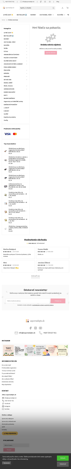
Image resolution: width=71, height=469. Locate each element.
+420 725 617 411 (9, 2)
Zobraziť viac (35, 276)
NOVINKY (6, 39)
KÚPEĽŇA (6, 73)
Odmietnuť (63, 464)
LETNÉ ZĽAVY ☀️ (8, 33)
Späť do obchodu (51, 53)
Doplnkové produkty (10, 117)
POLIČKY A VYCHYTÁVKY (10, 58)
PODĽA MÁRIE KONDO (10, 67)
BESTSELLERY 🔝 (8, 36)
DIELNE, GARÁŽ (8, 83)
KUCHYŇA (6, 45)
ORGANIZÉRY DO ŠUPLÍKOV (11, 55)
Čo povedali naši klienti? (8, 373)
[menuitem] (8, 15)
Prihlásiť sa (58, 301)
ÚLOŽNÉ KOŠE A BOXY (10, 61)
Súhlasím (62, 458)
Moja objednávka (6, 385)
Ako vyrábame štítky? (8, 379)
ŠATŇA (6, 48)
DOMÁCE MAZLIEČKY (9, 92)
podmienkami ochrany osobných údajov (43, 305)
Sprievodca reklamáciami (9, 421)
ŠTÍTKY (6, 51)
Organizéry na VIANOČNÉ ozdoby (13, 101)
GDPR (3, 427)
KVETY (5, 95)
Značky (6, 120)
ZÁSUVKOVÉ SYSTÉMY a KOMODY (13, 64)
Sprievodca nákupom (8, 419)
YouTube (40, 328)
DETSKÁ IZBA (7, 80)
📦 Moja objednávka (10, 433)
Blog (58, 2)
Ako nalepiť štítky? (7, 376)
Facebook (30, 328)
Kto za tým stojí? (6, 365)
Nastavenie (7, 463)
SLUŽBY (6, 114)
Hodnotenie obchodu (35, 239)
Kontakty (4, 430)
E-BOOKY (6, 111)
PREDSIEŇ (6, 76)
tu (27, 459)
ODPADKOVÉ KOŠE (9, 89)
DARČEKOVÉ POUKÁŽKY (10, 105)
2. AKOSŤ (6, 108)
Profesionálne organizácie (9, 368)
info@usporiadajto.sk (28, 2)
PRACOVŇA (7, 70)
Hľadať (9, 450)
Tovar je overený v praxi (8, 371)
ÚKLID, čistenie (8, 86)
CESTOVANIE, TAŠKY (9, 42)
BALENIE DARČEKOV (9, 98)
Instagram (35, 328)
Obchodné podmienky (8, 424)
